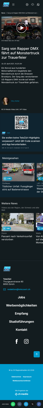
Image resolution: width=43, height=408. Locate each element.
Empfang (21, 313)
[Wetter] (32, 4)
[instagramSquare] (26, 341)
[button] (19, 404)
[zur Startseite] (6, 4)
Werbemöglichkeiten (21, 305)
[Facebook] (39, 404)
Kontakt (21, 330)
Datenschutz (16, 377)
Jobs (21, 297)
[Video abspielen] (21, 28)
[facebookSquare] (17, 341)
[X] (32, 404)
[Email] (26, 404)
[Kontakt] (38, 4)
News (3, 13)
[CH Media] (21, 394)
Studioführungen (21, 321)
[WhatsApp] (13, 404)
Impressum (27, 377)
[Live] (27, 4)
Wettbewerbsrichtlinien (21, 381)
